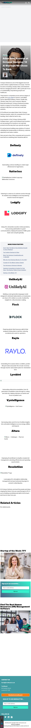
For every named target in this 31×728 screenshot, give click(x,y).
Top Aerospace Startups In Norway (12, 265)
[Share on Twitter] (2, 720)
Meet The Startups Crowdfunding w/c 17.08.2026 (13, 256)
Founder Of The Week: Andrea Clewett (13, 262)
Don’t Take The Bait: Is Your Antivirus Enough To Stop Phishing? (15, 248)
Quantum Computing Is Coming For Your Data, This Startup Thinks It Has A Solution (14, 269)
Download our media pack (15, 695)
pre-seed (11, 97)
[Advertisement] (15, 24)
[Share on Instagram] (2, 726)
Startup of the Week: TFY (10, 272)
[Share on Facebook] (2, 717)
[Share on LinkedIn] (2, 723)
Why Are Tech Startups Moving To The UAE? (15, 259)
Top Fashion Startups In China (11, 252)
